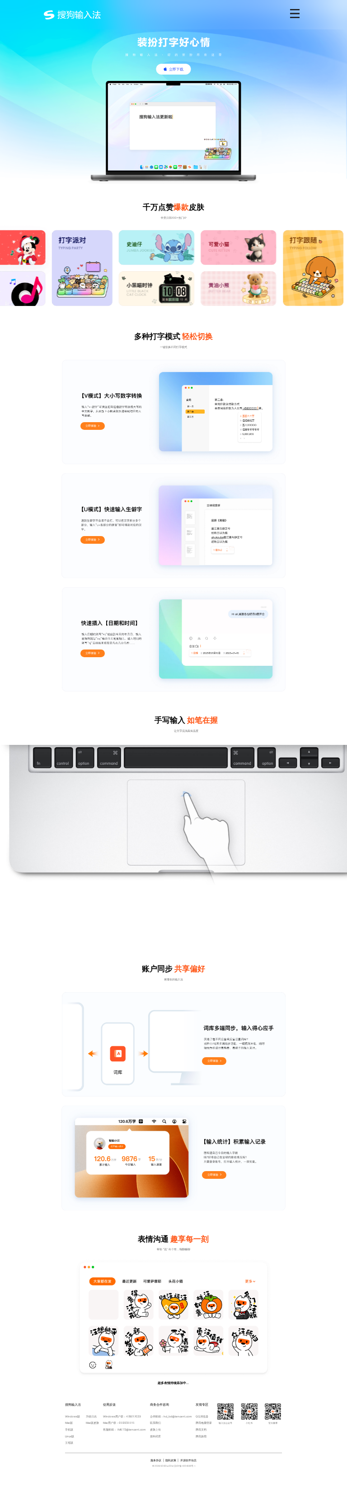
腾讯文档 (201, 1429)
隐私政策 (170, 1460)
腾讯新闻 (201, 1436)
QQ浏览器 (202, 1416)
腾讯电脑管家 (204, 1422)
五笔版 (69, 1442)
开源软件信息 (188, 1460)
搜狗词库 (155, 1436)
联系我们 (155, 1422)
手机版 (69, 1429)
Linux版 (69, 1436)
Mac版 (69, 1422)
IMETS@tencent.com (131, 1429)
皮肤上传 (155, 1429)
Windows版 (72, 1416)
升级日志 (91, 1416)
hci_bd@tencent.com (178, 1416)
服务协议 (155, 1460)
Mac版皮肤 (92, 1422)
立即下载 (176, 69)
